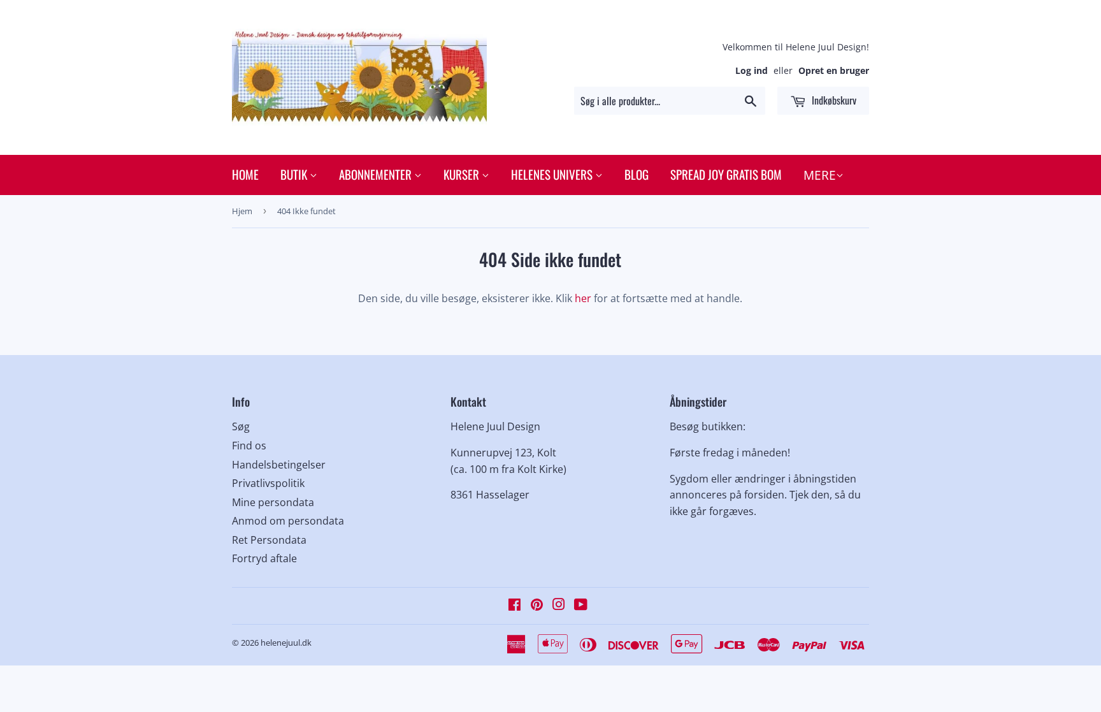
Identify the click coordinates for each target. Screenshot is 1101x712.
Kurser (462, 174)
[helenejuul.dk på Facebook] (514, 606)
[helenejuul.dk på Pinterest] (536, 606)
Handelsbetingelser (279, 465)
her (583, 298)
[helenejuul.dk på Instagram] (558, 606)
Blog (636, 174)
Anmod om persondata (288, 521)
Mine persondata (273, 502)
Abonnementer (376, 174)
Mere (819, 175)
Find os (249, 446)
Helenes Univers (553, 174)
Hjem (242, 211)
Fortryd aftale (264, 558)
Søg (241, 426)
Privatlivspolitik (268, 483)
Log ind (751, 70)
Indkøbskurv (832, 100)
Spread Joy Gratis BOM (726, 174)
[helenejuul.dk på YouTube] (580, 606)
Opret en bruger (833, 70)
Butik (295, 174)
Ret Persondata (269, 540)
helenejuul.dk (286, 642)
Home (245, 174)
